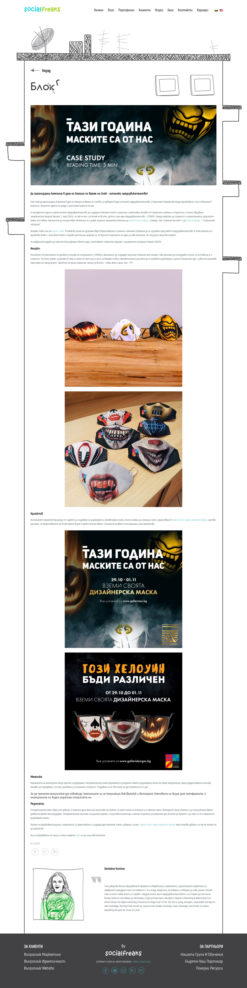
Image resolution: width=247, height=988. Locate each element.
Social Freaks (58, 231)
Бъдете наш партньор (204, 961)
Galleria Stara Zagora (138, 220)
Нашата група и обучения (202, 954)
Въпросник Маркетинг (42, 954)
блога (78, 835)
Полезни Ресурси (209, 967)
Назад (46, 70)
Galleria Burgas (193, 220)
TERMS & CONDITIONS (141, 961)
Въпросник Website (39, 967)
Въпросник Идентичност (44, 961)
